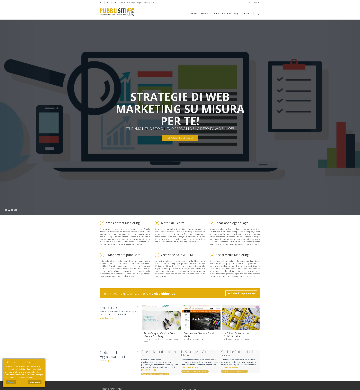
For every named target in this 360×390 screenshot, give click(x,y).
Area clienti (252, 2)
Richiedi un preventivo (243, 293)
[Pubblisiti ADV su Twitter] (108, 2)
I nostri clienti (111, 307)
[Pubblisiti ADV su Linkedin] (115, 2)
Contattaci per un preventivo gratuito (139, 2)
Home (194, 13)
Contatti (245, 13)
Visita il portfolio (106, 318)
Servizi (215, 13)
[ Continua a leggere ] (150, 369)
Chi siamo (204, 13)
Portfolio (226, 13)
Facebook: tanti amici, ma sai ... (159, 353)
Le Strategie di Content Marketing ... (197, 353)
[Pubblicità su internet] (117, 12)
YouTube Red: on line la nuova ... (238, 353)
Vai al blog (104, 360)
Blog (236, 13)
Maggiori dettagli (180, 137)
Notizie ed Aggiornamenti (112, 354)
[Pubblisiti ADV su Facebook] (100, 2)
